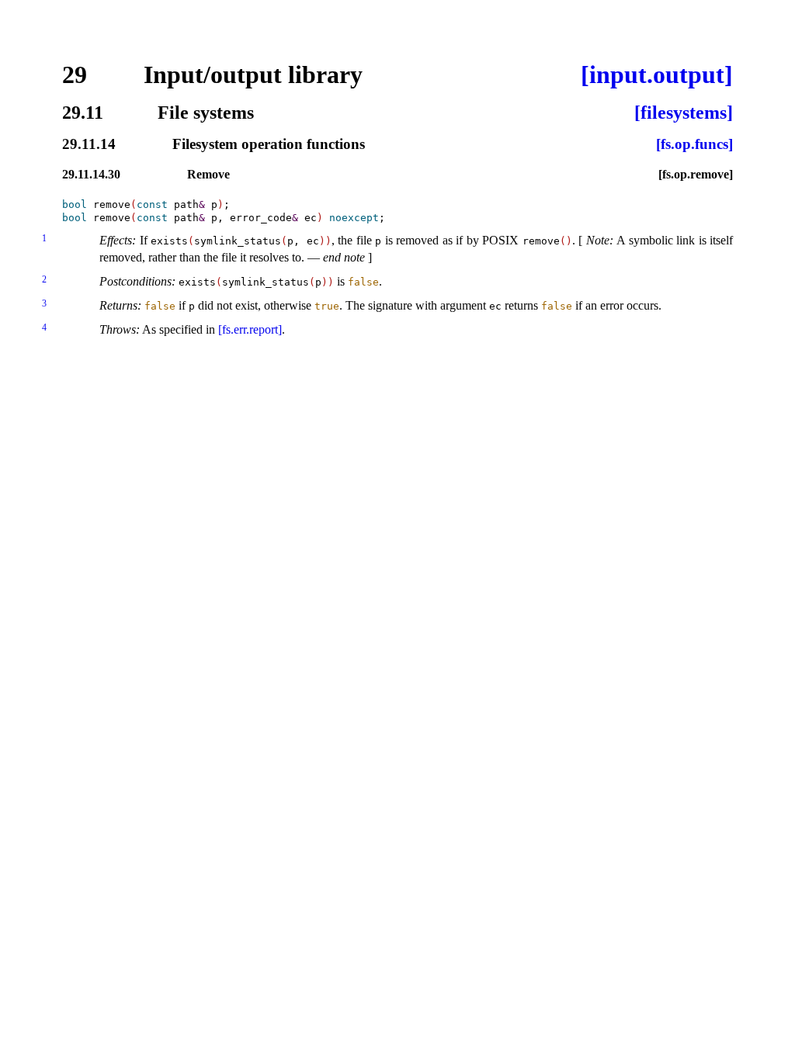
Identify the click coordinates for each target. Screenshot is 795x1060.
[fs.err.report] (250, 329)
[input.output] (657, 74)
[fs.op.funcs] (694, 144)
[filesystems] (683, 112)
